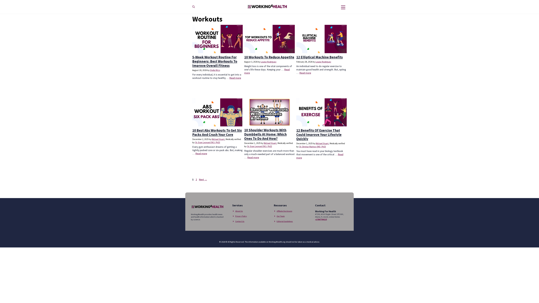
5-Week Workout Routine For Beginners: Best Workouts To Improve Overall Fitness (214, 61)
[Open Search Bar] (193, 6)
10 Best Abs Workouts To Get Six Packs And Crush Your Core (217, 132)
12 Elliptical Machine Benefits (319, 57)
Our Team (281, 216)
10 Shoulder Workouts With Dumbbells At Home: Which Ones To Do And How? (265, 134)
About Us (239, 211)
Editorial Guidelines (285, 221)
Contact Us (239, 221)
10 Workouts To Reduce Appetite (269, 57)
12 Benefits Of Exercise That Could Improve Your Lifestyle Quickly (319, 134)
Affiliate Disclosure (284, 211)
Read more (235, 78)
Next (203, 179)
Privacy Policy (241, 216)
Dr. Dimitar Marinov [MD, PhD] (312, 146)
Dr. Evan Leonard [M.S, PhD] (207, 142)
